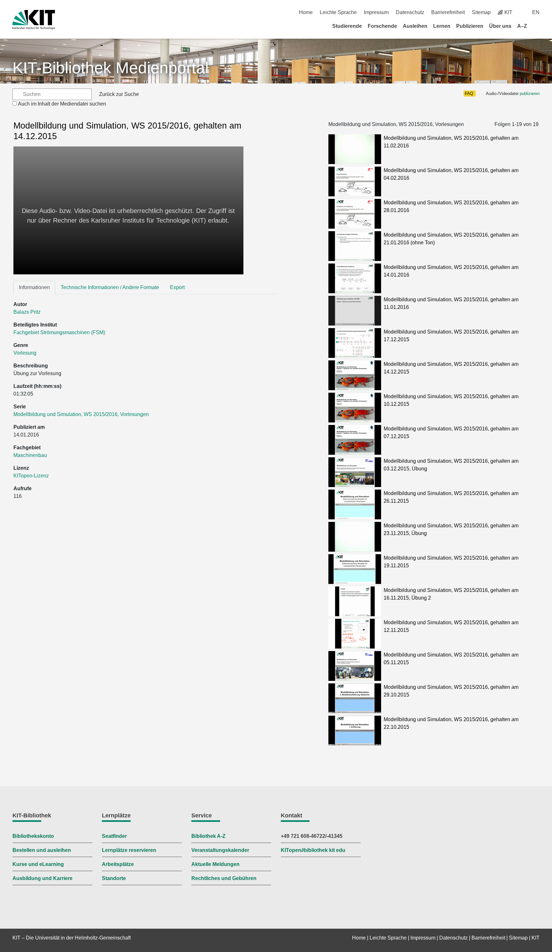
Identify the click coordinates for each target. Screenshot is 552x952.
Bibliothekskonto (33, 836)
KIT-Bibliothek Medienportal (110, 68)
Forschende (382, 26)
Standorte (114, 878)
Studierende (347, 26)
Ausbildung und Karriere (42, 878)
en (536, 12)
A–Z (522, 26)
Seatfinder (114, 836)
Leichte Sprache (338, 12)
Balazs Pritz (27, 312)
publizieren (530, 93)
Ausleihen (415, 26)
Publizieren (469, 26)
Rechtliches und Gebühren (224, 878)
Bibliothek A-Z (208, 836)
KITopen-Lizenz (31, 475)
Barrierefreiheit (448, 12)
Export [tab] (177, 287)
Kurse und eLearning (38, 864)
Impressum (376, 12)
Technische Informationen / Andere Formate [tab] (110, 287)
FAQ (469, 93)
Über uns (500, 26)
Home (306, 12)
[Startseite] (537, 26)
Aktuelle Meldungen (215, 864)
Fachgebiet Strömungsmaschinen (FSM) (59, 332)
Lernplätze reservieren (129, 850)
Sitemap (481, 12)
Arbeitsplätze (118, 864)
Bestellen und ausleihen (41, 850)
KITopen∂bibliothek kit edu (313, 850)
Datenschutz (410, 12)
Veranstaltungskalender (220, 850)
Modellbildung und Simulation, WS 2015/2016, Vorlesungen (81, 414)
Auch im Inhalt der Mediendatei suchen (62, 103)
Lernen (441, 26)
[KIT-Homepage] (33, 19)
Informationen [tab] (34, 287)
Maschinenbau (30, 455)
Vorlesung (24, 353)
